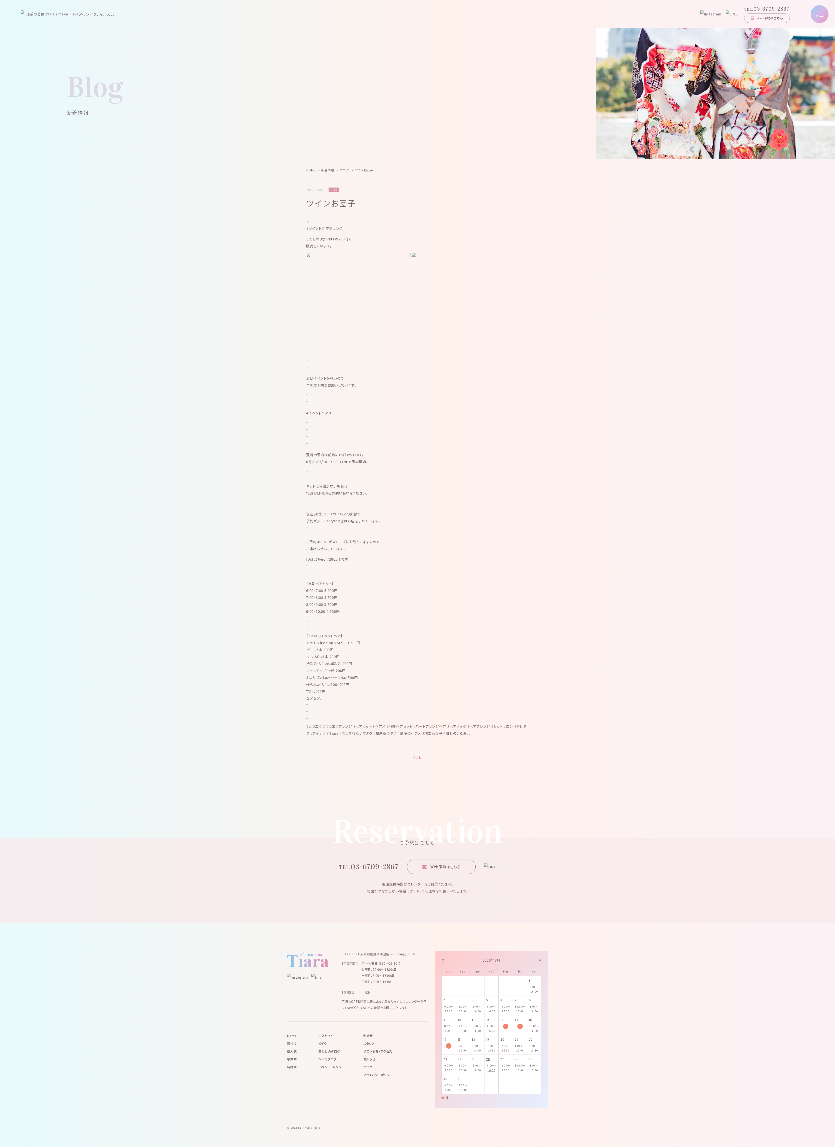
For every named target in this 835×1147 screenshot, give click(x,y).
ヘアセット (325, 1035)
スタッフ (368, 1043)
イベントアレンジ (329, 1067)
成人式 (292, 1051)
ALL (417, 757)
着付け (292, 1043)
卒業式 (292, 1059)
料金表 (368, 1035)
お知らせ (369, 1059)
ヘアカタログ (327, 1059)
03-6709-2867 (767, 9)
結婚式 (292, 1067)
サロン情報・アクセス (377, 1051)
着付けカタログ (329, 1051)
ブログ (367, 1067)
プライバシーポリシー (378, 1075)
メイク (322, 1043)
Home (292, 1035)
